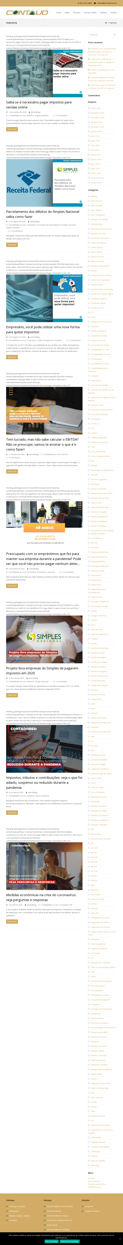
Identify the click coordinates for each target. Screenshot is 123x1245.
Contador (95, 376)
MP (71, 905)
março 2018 (96, 173)
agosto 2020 (96, 131)
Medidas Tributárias (99, 824)
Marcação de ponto (99, 797)
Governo (94, 690)
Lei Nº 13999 (96, 778)
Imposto (94, 713)
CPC (92, 428)
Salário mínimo (97, 1074)
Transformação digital (100, 1147)
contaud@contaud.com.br (107, 3)
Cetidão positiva (97, 308)
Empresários (96, 580)
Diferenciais (14, 1211)
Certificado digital (98, 303)
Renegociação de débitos (101, 1069)
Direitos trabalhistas (99, 516)
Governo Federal (98, 694)
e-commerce (96, 538)
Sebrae (94, 1079)
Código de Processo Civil (101, 322)
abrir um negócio (98, 215)
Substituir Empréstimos (100, 1125)
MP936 (94, 880)
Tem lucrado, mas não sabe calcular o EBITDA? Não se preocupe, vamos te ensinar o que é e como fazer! (42, 444)
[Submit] (114, 34)
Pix (92, 958)
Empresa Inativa (97, 570)
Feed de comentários (97, 1184)
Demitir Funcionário (99, 489)
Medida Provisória (98, 806)
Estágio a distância (98, 615)
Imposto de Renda (98, 718)
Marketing (95, 801)
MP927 (94, 876)
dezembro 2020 (97, 113)
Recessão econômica (99, 1023)
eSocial (94, 611)
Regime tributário (42, 115)
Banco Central (96, 252)
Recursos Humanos (99, 1037)
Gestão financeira (98, 680)
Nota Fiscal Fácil (97, 899)
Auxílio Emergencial (99, 242)
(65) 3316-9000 (86, 3)
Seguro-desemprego (99, 1088)
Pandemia (30, 796)
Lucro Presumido (98, 792)
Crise (93, 447)
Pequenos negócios (99, 948)
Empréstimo (41, 572)
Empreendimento (98, 561)
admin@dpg (35, 112)
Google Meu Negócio (99, 685)
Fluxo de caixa (96, 629)
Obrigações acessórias (100, 917)
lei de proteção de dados (101, 773)
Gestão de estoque (99, 662)
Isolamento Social (98, 755)
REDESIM (95, 1041)
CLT (92, 312)
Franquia (94, 638)
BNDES (94, 270)
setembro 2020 (97, 127)
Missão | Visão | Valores (19, 1216)
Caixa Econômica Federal (101, 275)
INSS (93, 736)
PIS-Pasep (95, 953)
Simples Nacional (12, 227)
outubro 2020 (96, 122)
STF (92, 1120)
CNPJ (93, 317)
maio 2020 (95, 145)
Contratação (96, 380)
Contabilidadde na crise (100, 354)
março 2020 (96, 154)
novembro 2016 (97, 178)
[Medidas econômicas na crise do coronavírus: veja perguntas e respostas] (44, 866)
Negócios (95, 890)
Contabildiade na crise (17, 681)
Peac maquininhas (98, 944)
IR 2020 (94, 746)
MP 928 (94, 857)
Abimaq (94, 196)
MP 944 (94, 866)
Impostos (30, 115)
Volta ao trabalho (98, 1160)
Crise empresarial (98, 451)
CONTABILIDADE (54, 1211)
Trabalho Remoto (98, 1142)
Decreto (94, 475)
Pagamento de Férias (100, 922)
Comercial (89, 1206)
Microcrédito (96, 834)
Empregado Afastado (100, 566)
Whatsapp (95, 1165)
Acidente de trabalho (99, 219)
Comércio (95, 326)
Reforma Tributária (99, 1055)
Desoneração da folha (100, 498)
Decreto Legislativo (99, 479)
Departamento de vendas (101, 493)
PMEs (93, 976)
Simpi (93, 1111)
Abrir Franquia (96, 205)
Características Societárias (102, 289)
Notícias (94, 908)
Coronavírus (31, 225)
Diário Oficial (96, 502)
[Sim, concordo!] (120, 1238)
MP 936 (94, 862)
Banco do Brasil (97, 261)
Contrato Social (97, 405)
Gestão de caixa (97, 653)
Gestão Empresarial (99, 676)
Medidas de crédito (99, 811)
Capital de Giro (97, 284)
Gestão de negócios (99, 671)
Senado (94, 1102)
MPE (93, 885)
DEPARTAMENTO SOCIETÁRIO (60, 1206)
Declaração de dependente (102, 470)
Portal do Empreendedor (101, 981)
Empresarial (96, 575)
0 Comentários (62, 115)
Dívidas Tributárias (98, 526)
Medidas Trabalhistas (100, 820)
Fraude (94, 643)
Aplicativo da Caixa (98, 233)
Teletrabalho (96, 1137)
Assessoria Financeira (100, 238)
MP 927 (94, 852)
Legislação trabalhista (100, 769)
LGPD (93, 783)
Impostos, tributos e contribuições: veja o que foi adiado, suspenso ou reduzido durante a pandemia (44, 782)
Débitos (94, 465)
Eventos (94, 620)
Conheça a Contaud (17, 1206)
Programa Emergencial (100, 999)
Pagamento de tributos (100, 927)
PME (93, 972)
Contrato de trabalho (99, 385)
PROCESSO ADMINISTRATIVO (59, 1220)
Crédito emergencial (45, 340)
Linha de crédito (97, 787)
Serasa (94, 1106)
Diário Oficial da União (100, 507)
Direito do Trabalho (99, 512)
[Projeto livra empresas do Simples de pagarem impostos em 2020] (44, 639)
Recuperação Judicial (99, 1032)
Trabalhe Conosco (92, 1211)
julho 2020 (95, 136)
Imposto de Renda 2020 (101, 722)
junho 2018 (95, 168)
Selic (93, 1092)
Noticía (94, 903)
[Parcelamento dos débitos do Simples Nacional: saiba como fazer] (44, 183)
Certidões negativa (99, 298)
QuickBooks (96, 1013)
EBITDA (64, 454)
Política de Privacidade (69, 1241)
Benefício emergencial (100, 266)
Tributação (95, 1151)
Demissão (95, 484)
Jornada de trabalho (99, 759)
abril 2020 (95, 150)
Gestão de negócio (99, 666)
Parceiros (13, 1220)
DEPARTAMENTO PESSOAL (58, 1229)
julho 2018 (95, 164)
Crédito (94, 433)
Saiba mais (12, 129)
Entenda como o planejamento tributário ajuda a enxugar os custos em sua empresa (102, 51)
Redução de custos (99, 1046)
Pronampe (58, 340)
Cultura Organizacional (100, 456)
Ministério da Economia (100, 838)
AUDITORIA (52, 1225)
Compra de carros (98, 340)
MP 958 (94, 871)
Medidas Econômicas (99, 815)
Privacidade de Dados (100, 995)
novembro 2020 (97, 117)
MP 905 (94, 848)
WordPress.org (94, 1187)
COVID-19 (95, 423)
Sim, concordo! (51, 1241)
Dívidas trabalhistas (99, 521)
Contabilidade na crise (17, 115)
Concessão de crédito (100, 345)
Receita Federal (97, 1018)
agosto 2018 (96, 159)
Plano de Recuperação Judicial (103, 967)
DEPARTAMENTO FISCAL (57, 1216)
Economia (95, 547)
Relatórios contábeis (99, 1064)
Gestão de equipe (98, 657)
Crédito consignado (99, 437)
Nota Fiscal (95, 894)
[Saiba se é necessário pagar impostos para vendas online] (44, 73)
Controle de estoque (99, 414)
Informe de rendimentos (101, 731)
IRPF (93, 750)
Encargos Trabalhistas (100, 601)
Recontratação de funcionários (103, 1027)
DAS (92, 461)
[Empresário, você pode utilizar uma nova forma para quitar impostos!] (44, 298)
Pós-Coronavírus (98, 986)
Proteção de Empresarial (101, 1009)
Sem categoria (97, 1097)
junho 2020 (95, 141)
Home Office (96, 699)
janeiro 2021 (96, 108)
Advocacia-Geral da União (101, 229)
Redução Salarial (97, 1051)
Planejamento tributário (101, 962)
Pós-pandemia (97, 990)
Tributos (94, 1156)
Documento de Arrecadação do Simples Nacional (56, 225)
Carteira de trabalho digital (102, 294)
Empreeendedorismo (100, 552)
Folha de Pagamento (99, 634)
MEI (92, 829)
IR (92, 741)
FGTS (93, 625)
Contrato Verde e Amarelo (102, 409)
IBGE (93, 704)
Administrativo (97, 224)
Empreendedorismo (99, 557)
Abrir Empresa (97, 201)
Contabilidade (96, 359)
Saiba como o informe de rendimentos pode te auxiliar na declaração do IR (101, 62)
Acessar (91, 1178)
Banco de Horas (97, 256)
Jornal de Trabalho (98, 764)
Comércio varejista (98, 331)
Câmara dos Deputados (101, 280)
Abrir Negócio (96, 210)
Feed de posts (94, 1181)
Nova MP (94, 913)
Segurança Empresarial (100, 1083)
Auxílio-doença (97, 247)
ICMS (93, 708)
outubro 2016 (96, 182)
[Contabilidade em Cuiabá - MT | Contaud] (27, 12)
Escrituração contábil (99, 606)
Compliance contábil (99, 335)
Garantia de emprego (100, 648)
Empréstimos (96, 597)
